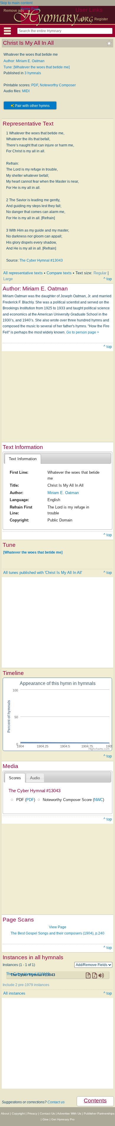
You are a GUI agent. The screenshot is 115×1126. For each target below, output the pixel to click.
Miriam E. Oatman (63, 493)
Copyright (18, 1113)
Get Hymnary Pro (63, 1119)
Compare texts (59, 273)
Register (101, 19)
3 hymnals (32, 73)
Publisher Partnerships (99, 1113)
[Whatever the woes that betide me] (33, 552)
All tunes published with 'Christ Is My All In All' (42, 572)
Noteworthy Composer (58, 85)
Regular (99, 273)
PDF (34, 85)
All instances (14, 993)
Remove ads (14, 11)
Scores (15, 778)
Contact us (56, 1102)
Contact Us (47, 1113)
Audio (35, 778)
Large (8, 279)
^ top (108, 279)
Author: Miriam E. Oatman (24, 61)
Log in (82, 19)
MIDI (25, 91)
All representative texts (23, 273)
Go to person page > (82, 332)
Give (45, 1119)
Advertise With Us (69, 1113)
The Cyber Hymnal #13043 (41, 260)
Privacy (32, 1113)
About (5, 1113)
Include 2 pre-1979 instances (26, 985)
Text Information (23, 459)
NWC (98, 800)
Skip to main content (16, 3)
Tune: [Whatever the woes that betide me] (37, 67)
